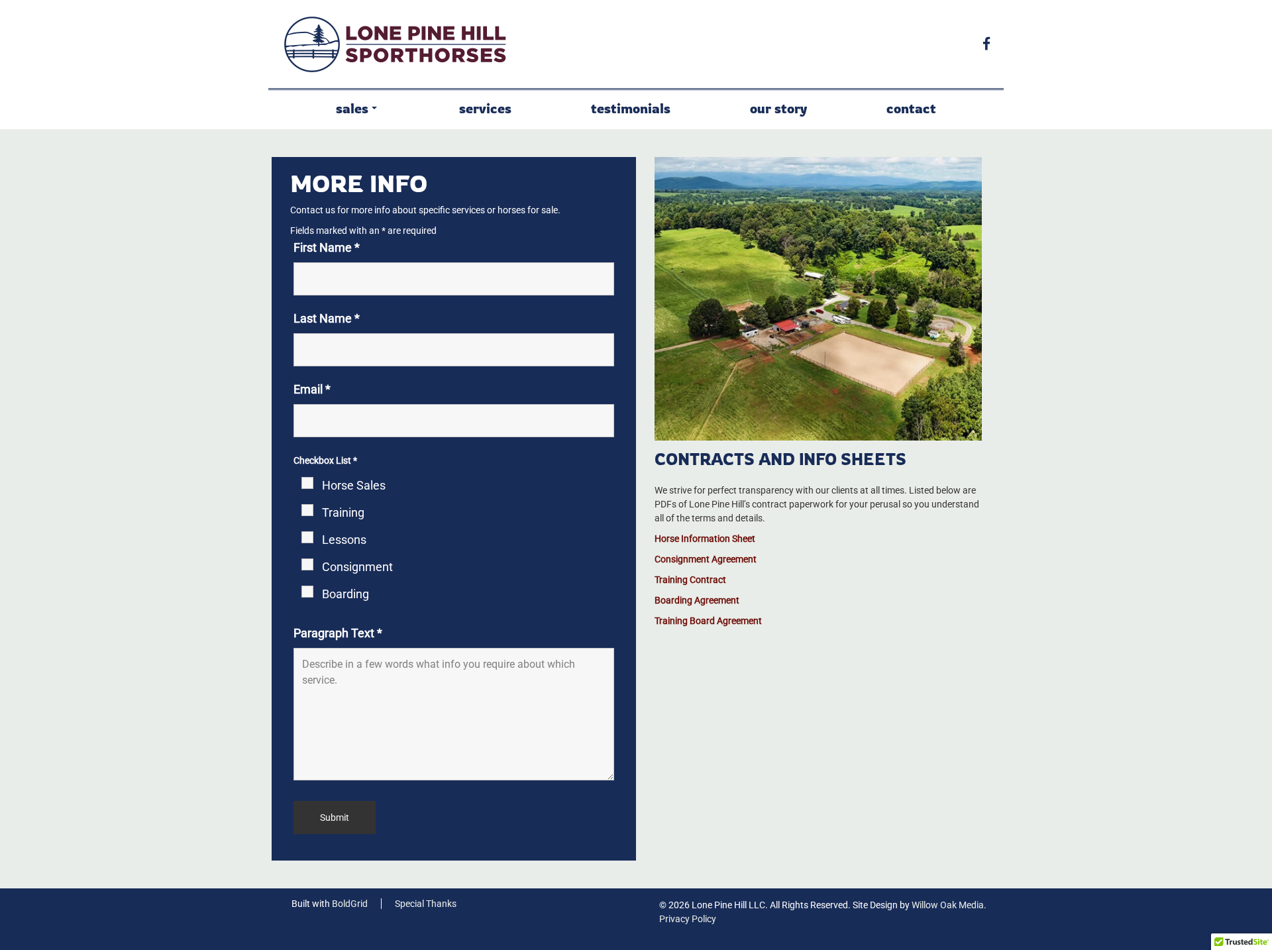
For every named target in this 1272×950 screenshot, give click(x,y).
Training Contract (690, 579)
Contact (911, 108)
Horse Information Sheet (705, 538)
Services (485, 108)
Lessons (344, 540)
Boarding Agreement (697, 600)
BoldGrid (350, 903)
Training (343, 512)
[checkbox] (297, 481)
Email (312, 389)
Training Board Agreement (708, 620)
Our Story (778, 108)
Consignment (357, 567)
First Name (326, 247)
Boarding (345, 594)
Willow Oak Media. (949, 905)
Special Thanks (425, 903)
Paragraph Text (337, 633)
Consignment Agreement (706, 559)
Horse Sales (354, 485)
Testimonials (630, 108)
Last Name (326, 318)
